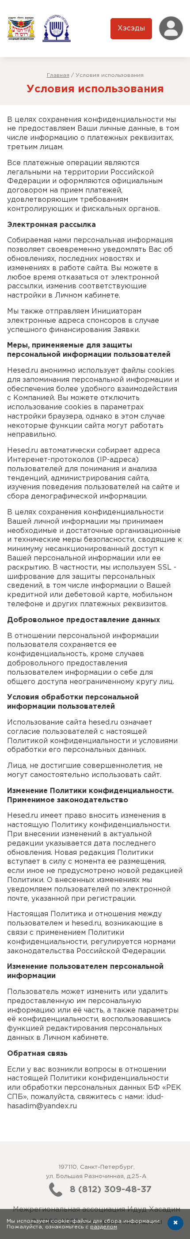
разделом (103, 1226)
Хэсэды (131, 28)
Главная (58, 75)
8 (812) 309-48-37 (111, 1190)
